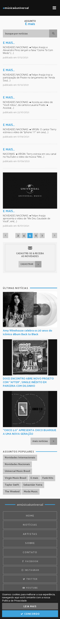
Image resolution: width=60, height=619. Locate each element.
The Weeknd (12, 491)
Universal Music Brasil (17, 471)
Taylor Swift (12, 485)
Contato (30, 552)
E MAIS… (9, 43)
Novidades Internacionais (20, 457)
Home (30, 516)
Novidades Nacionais (17, 464)
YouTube (31, 588)
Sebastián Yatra (32, 485)
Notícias (30, 525)
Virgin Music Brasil (15, 478)
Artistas (30, 534)
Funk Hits (47, 478)
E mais (34, 478)
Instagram (31, 570)
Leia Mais (30, 606)
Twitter (32, 579)
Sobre (30, 543)
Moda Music (31, 491)
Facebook (31, 561)
